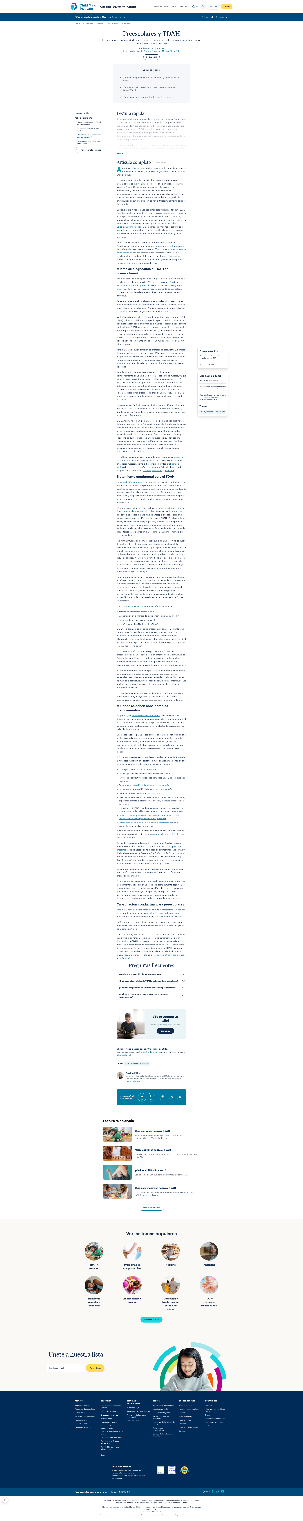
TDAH (134, 168)
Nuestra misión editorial (188, 1427)
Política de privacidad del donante (154, 1515)
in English (151, 57)
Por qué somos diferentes (85, 1416)
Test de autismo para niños (111, 1437)
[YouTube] (222, 1491)
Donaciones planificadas (214, 1422)
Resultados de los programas (138, 1411)
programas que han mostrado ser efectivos (142, 606)
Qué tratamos (80, 1413)
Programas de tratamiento (85, 1409)
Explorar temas (107, 1418)
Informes (182, 1424)
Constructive (156, 1511)
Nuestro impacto (185, 1405)
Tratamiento (126, 24)
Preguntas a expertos (109, 1422)
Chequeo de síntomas (109, 1415)
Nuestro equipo (185, 1420)
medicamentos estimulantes (146, 715)
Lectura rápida (82, 113)
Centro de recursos (152, 1052)
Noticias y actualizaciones (189, 1409)
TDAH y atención (112, 24)
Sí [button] (142, 1099)
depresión (157, 470)
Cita (215, 6)
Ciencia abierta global (161, 1413)
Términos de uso (106, 1515)
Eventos (182, 1413)
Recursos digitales (134, 1421)
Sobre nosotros (161, 6)
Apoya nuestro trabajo (122, 1466)
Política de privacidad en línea (127, 1515)
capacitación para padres (132, 482)
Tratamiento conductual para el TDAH (88, 130)
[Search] (203, 6)
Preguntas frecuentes (83, 1427)
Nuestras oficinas (81, 1420)
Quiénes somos (81, 1424)
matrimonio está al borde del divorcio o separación (145, 822)
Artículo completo (83, 118)
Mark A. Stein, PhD (171, 51)
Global (173, 6)
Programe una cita (82, 1405)
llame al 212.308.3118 (121, 1492)
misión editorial (124, 1055)
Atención (105, 6)
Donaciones (183, 6)
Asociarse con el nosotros (215, 1418)
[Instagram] (217, 1491)
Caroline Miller (118, 17)
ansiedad (169, 470)
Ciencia (131, 6)
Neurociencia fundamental (163, 1405)
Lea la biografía (133, 1081)
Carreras (182, 1431)
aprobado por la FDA (164, 834)
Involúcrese (209, 1426)
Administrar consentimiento (192, 1515)
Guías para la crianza (109, 1411)
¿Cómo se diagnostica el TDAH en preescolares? (89, 123)
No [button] (151, 1099)
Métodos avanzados (160, 1409)
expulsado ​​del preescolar (138, 285)
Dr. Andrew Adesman (150, 51)
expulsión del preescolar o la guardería (150, 785)
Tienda (207, 1415)
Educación (119, 6)
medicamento (153, 467)
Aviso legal (175, 1515)
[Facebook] (212, 1491)
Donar (227, 6)
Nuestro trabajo (133, 1408)
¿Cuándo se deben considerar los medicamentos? (89, 136)
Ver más (121, 153)
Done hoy (208, 1405)
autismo (147, 470)
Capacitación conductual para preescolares (88, 142)
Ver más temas (151, 1319)
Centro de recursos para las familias (89, 24)
